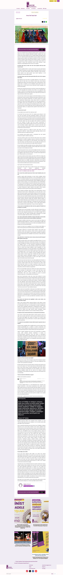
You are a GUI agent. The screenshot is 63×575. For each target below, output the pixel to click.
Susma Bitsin (36, 12)
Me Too (33, 12)
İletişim (30, 566)
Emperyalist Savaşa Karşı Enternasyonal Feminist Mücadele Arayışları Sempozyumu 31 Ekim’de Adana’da (22, 526)
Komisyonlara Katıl (32, 568)
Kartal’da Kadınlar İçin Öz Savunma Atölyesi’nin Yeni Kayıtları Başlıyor (40, 558)
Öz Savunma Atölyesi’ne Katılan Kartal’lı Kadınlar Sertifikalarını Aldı (22, 545)
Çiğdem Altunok (19, 18)
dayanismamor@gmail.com (46, 565)
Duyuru (16, 499)
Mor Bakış (43, 568)
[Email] (33, 486)
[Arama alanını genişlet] (58, 1)
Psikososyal (18, 12)
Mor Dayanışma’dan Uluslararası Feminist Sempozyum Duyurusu (40, 525)
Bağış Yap (43, 566)
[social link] (27, 571)
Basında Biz (34, 499)
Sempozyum (19, 499)
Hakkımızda (31, 565)
